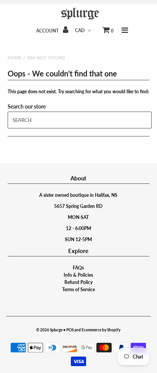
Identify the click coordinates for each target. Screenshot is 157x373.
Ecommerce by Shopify (101, 330)
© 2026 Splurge (49, 330)
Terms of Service (78, 289)
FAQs (78, 268)
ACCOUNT (48, 31)
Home (15, 57)
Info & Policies (78, 275)
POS (70, 330)
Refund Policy (78, 282)
